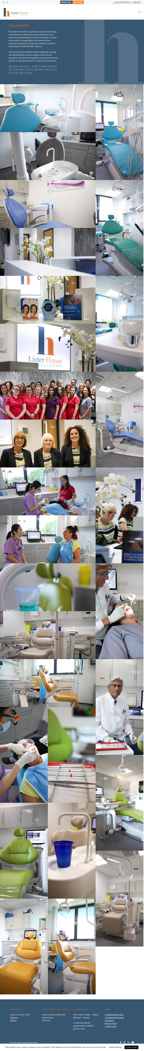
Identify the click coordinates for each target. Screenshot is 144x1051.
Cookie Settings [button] (115, 1047)
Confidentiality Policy (114, 1015)
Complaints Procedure (114, 1018)
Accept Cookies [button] (131, 1047)
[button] (139, 12)
